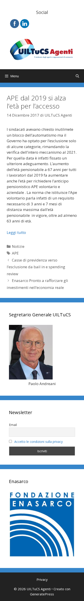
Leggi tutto (16, 232)
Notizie (18, 246)
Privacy (42, 579)
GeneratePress (42, 594)
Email (13, 425)
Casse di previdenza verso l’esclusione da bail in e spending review (36, 266)
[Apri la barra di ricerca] (77, 76)
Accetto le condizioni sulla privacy (38, 441)
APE (15, 253)
